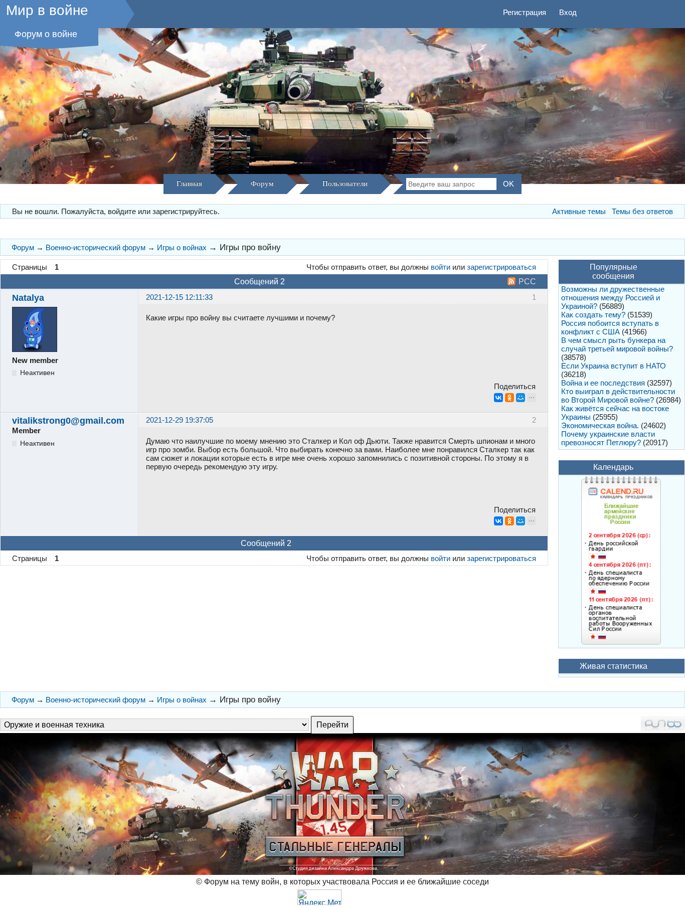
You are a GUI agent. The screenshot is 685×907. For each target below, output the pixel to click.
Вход (568, 12)
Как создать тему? (593, 314)
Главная (189, 183)
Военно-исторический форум (95, 247)
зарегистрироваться (501, 267)
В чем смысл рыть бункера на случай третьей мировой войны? (617, 344)
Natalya (28, 298)
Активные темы (579, 211)
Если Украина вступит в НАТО (613, 365)
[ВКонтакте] (498, 397)
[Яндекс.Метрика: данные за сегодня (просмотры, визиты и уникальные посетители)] (319, 897)
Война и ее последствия (603, 383)
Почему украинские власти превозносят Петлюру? (608, 438)
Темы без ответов (642, 211)
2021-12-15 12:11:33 (179, 297)
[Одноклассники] (509, 397)
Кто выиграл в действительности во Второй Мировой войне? (618, 395)
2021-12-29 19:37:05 (179, 420)
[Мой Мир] (520, 397)
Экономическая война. (600, 425)
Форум (262, 183)
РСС (527, 281)
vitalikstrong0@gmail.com (68, 421)
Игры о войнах (182, 247)
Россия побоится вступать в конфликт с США (610, 327)
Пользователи (345, 183)
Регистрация (524, 12)
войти (440, 267)
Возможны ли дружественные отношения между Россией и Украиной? (612, 297)
